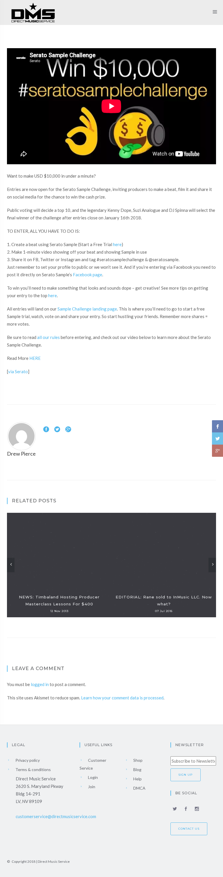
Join (91, 786)
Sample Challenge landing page (87, 308)
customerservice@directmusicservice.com (56, 816)
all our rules (48, 337)
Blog (136, 769)
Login (92, 777)
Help (137, 778)
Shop (137, 760)
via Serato (18, 371)
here (117, 244)
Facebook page (87, 274)
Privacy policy (27, 760)
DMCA (138, 788)
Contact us (188, 829)
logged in (40, 684)
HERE (35, 358)
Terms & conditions (33, 769)
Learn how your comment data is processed (122, 697)
